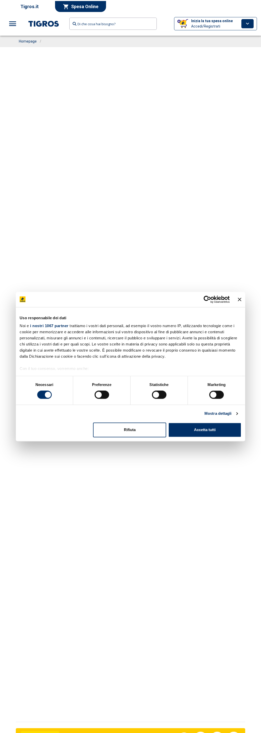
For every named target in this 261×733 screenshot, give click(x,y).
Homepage (28, 41)
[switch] (102, 395)
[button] (215, 23)
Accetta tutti (205, 430)
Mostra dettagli (218, 413)
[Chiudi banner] (239, 299)
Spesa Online (84, 6)
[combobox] (113, 24)
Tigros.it (29, 6)
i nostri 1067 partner (49, 326)
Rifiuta (130, 430)
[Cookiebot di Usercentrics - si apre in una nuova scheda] (207, 299)
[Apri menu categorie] (12, 24)
